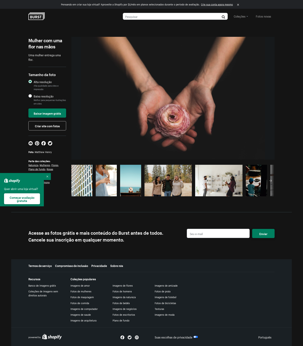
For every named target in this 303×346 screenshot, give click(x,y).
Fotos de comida (79, 303)
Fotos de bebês (121, 303)
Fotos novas (263, 16)
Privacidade (99, 265)
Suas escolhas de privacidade (173, 337)
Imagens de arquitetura (83, 320)
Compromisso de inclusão (71, 265)
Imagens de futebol (165, 297)
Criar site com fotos (47, 125)
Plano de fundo (36, 169)
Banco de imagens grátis (42, 285)
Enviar (263, 233)
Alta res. (167, 192)
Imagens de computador (84, 309)
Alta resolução (43, 82)
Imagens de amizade (166, 285)
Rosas (50, 169)
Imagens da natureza (124, 297)
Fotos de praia (162, 291)
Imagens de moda (164, 314)
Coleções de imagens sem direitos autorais (43, 293)
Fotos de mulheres (80, 291)
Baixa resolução (43, 96)
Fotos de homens (122, 291)
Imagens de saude (80, 314)
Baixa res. (84, 192)
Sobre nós (116, 265)
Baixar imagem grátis (47, 113)
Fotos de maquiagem (82, 297)
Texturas (159, 309)
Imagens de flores (123, 285)
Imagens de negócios (125, 309)
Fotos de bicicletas (165, 303)
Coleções (239, 16)
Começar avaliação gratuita (22, 199)
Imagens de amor (80, 285)
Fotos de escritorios (124, 314)
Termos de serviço (40, 265)
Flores (54, 165)
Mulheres (45, 165)
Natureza (33, 165)
